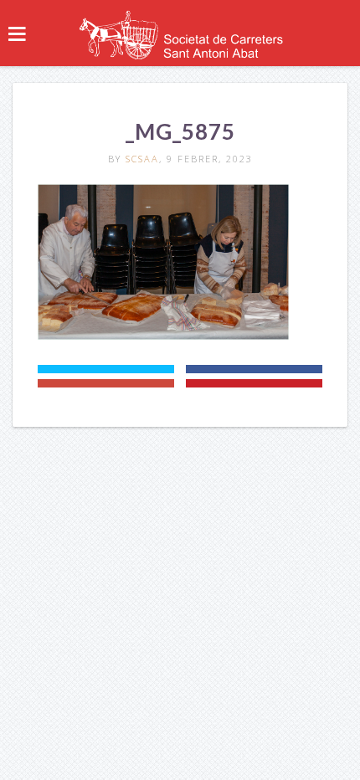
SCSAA (142, 158)
